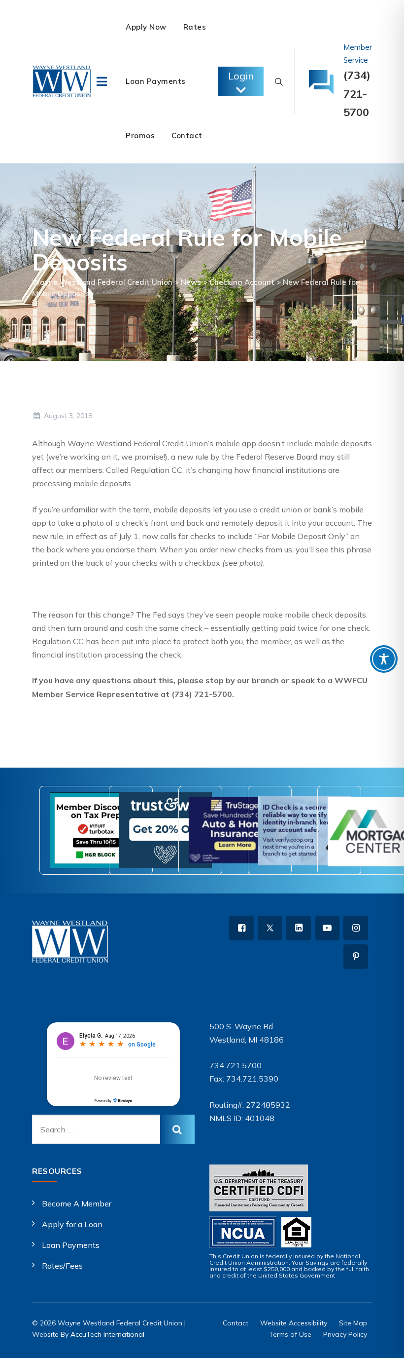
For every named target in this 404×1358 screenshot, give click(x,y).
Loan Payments (156, 81)
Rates (194, 27)
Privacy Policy (345, 1334)
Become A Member (76, 1203)
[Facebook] (241, 928)
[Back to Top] (383, 1342)
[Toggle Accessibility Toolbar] (384, 659)
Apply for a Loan (72, 1224)
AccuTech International (107, 1334)
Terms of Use (290, 1334)
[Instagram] (355, 928)
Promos (140, 135)
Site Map (353, 1323)
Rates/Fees (62, 1266)
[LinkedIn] (298, 928)
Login (241, 76)
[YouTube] (327, 928)
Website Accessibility (293, 1323)
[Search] (278, 81)
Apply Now (146, 27)
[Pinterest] (355, 956)
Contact (186, 135)
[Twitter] (270, 928)
